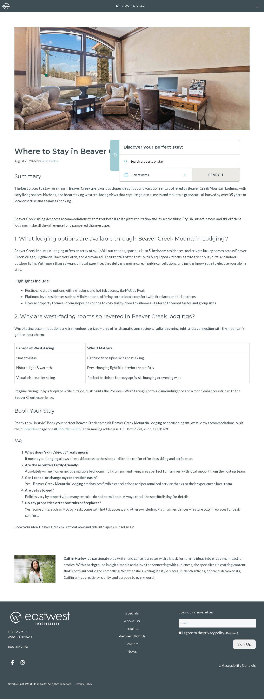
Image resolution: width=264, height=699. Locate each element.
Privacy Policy (83, 684)
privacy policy (213, 633)
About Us (132, 621)
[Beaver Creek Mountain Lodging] (6, 6)
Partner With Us (132, 636)
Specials (132, 613)
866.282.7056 (18, 647)
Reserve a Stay (130, 6)
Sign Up (244, 644)
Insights (132, 629)
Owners (131, 644)
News (132, 652)
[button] (12, 662)
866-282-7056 (69, 429)
